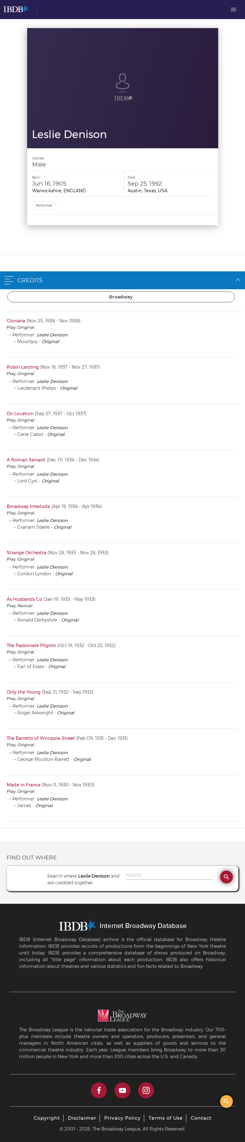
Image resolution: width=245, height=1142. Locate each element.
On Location (20, 413)
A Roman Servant (26, 460)
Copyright (47, 1118)
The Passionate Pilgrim (31, 645)
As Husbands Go (24, 599)
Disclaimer (82, 1118)
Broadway (121, 297)
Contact (201, 1118)
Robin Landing (23, 367)
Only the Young (24, 692)
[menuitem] (233, 9)
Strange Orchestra (26, 553)
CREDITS (30, 280)
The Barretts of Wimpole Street (41, 738)
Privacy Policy (122, 1118)
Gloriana (16, 321)
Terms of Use (166, 1118)
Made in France (24, 785)
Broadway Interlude (28, 506)
